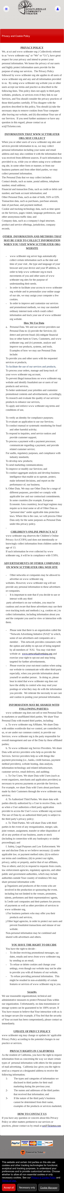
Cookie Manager (48, 1187)
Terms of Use (9, 1180)
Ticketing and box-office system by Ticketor (32, 1153)
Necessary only (27, 1187)
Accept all (9, 1187)
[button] (58, 9)
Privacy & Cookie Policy (43, 1177)
